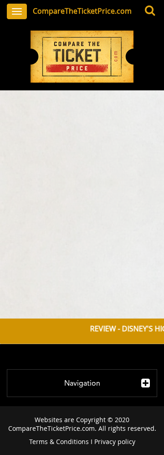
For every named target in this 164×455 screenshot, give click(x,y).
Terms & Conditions (59, 441)
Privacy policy (114, 441)
